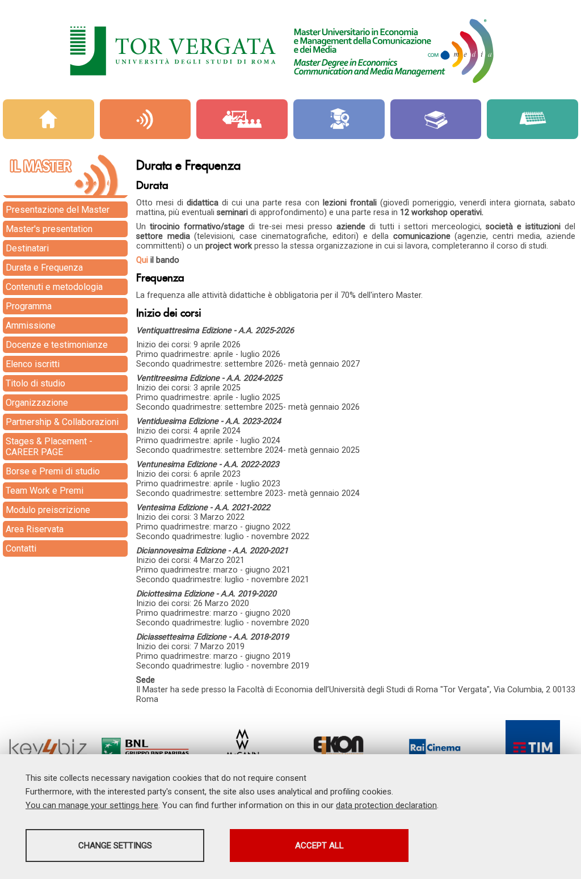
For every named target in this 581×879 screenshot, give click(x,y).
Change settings (115, 845)
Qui (142, 260)
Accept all (319, 845)
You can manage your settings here (92, 805)
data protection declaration (386, 805)
